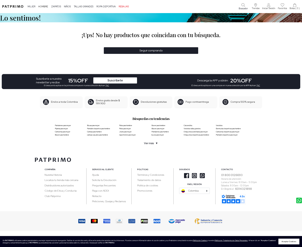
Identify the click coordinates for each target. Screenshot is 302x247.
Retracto (97, 196)
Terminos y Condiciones (150, 174)
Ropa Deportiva (106, 6)
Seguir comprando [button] (151, 50)
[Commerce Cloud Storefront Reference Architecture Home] (12, 6)
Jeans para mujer (125, 132)
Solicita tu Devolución (104, 180)
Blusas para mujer (93, 125)
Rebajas (124, 6)
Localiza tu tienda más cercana (61, 180)
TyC (107, 85)
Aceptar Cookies (289, 241)
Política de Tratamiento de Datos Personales (231, 240)
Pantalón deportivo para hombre (98, 128)
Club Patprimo (53, 196)
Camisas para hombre (94, 132)
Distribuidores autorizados (59, 185)
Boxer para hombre (158, 125)
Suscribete (115, 80)
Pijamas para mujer (61, 128)
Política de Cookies (200, 240)
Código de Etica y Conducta (61, 190)
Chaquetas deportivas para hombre (196, 135)
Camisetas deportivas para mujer (227, 132)
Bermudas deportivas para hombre (228, 128)
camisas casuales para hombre (97, 135)
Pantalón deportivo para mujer (227, 135)
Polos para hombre (125, 125)
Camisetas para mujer (62, 132)
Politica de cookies (147, 185)
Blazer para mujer (158, 128)
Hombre (43, 6)
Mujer (31, 6)
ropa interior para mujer (127, 135)
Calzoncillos (188, 125)
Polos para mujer (125, 128)
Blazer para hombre (62, 135)
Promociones (144, 190)
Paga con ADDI (100, 190)
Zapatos (56, 6)
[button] (256, 6)
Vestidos (219, 125)
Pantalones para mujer (63, 125)
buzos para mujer (158, 135)
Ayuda (95, 174)
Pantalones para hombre (160, 132)
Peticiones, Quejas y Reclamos (109, 201)
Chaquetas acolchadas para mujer (196, 132)
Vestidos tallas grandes (192, 128)
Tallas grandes (83, 6)
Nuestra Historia (53, 174)
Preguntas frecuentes (104, 185)
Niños (67, 6)
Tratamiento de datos (149, 180)
